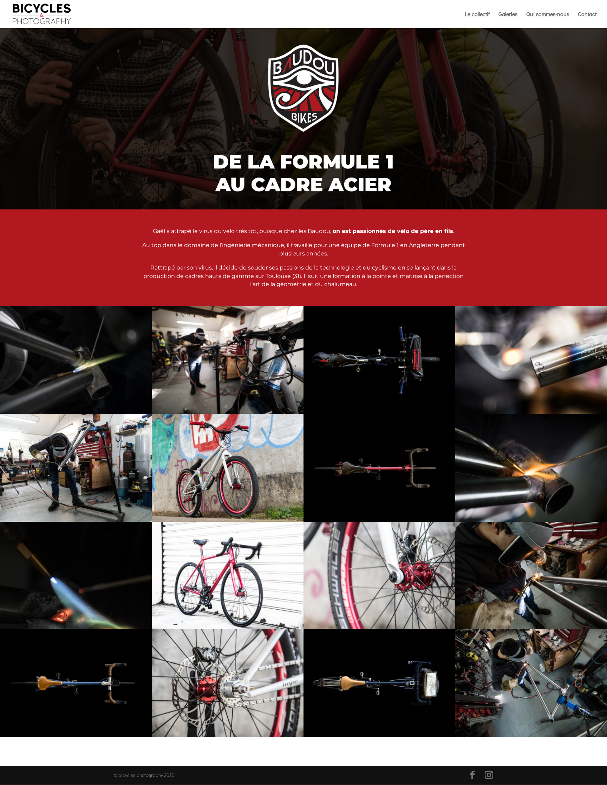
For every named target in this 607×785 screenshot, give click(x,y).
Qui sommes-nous (547, 15)
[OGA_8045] (531, 627)
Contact (587, 15)
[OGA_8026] (76, 412)
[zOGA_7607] (76, 735)
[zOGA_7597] (379, 520)
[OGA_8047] (228, 412)
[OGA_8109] (228, 735)
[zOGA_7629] (379, 735)
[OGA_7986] (531, 520)
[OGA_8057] (531, 735)
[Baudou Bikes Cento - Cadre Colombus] (228, 627)
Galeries (507, 15)
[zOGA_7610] (379, 412)
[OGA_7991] (76, 627)
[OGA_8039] (76, 520)
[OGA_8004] (531, 412)
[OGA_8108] (228, 520)
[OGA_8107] (379, 627)
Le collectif (477, 15)
